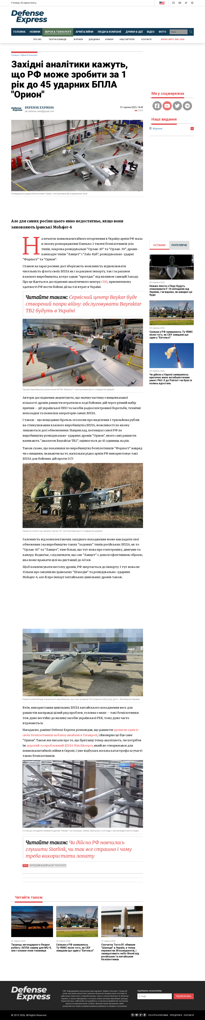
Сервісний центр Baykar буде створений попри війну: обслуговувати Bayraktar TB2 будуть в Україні (83, 304)
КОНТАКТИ (189, 1015)
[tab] (159, 245)
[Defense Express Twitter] (186, 3)
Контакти (146, 39)
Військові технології (55, 865)
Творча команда (57, 39)
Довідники (94, 39)
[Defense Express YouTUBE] (180, 3)
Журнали (78, 39)
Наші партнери (127, 39)
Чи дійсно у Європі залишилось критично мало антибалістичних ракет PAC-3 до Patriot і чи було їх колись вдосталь (170, 379)
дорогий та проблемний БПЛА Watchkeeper (60, 745)
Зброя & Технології (28, 55)
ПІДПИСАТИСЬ (183, 996)
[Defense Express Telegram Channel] (192, 3)
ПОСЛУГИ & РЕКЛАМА (158, 1015)
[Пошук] (191, 31)
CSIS (104, 282)
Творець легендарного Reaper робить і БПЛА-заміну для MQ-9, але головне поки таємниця (31, 947)
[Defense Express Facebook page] (174, 3)
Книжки (109, 39)
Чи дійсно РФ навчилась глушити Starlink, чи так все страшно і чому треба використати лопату (79, 849)
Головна (15, 55)
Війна (39, 865)
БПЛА (32, 865)
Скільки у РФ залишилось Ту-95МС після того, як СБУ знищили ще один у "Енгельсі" (75, 947)
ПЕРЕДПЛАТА (176, 1015)
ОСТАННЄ (159, 245)
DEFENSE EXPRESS (39, 107)
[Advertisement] (129, 17)
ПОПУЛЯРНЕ (179, 245)
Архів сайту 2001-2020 (172, 39)
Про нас (37, 39)
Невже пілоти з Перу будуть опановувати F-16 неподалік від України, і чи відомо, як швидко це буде (170, 290)
